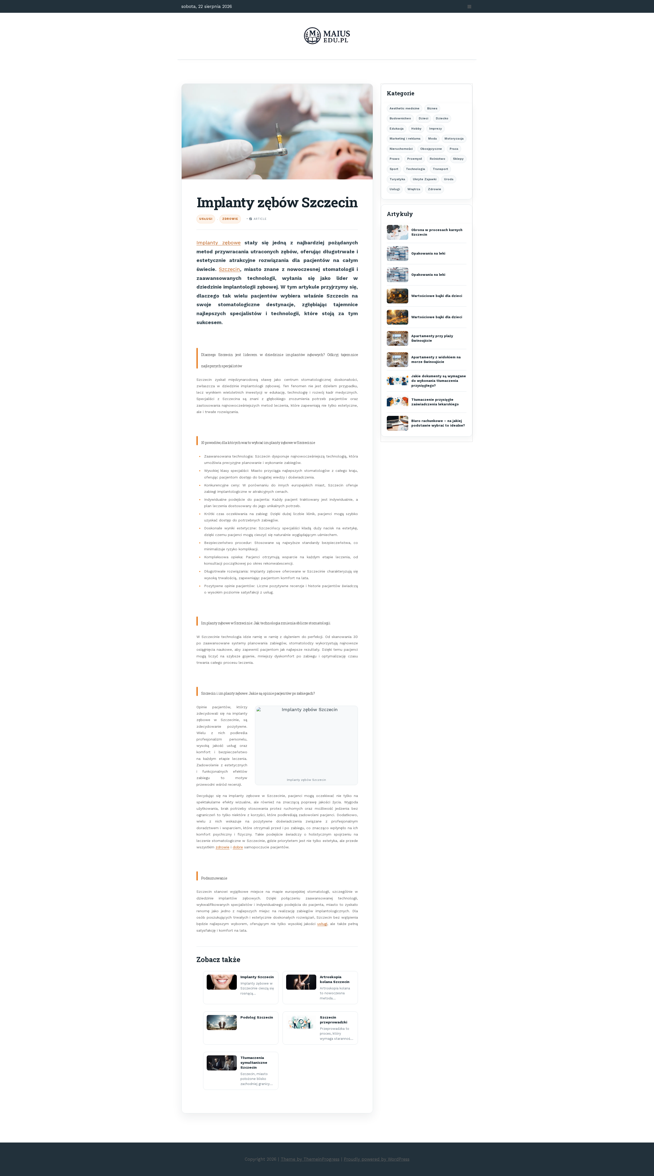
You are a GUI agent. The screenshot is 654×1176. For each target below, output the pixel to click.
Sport (394, 169)
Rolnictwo (437, 159)
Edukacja (397, 128)
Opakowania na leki (428, 253)
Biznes (432, 108)
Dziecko (442, 118)
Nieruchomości (401, 149)
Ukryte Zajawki (424, 179)
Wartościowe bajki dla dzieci (436, 296)
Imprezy (435, 128)
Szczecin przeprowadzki (333, 1019)
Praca (454, 149)
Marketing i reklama (405, 138)
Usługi (205, 219)
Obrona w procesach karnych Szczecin (436, 232)
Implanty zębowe (218, 243)
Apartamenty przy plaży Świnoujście (432, 338)
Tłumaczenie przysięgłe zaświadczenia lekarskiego (435, 402)
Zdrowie (230, 219)
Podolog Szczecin (256, 1017)
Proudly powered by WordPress (377, 1159)
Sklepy (458, 159)
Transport (440, 169)
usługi (322, 924)
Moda (432, 138)
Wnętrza (413, 189)
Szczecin (229, 269)
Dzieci (423, 118)
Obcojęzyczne (431, 149)
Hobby (416, 128)
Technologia (415, 169)
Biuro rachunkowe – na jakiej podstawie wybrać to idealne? (438, 423)
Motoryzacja (454, 138)
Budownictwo (400, 118)
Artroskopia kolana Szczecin (334, 979)
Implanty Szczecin (257, 977)
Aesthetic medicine (404, 108)
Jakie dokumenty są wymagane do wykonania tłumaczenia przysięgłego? (438, 380)
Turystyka (397, 179)
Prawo (395, 159)
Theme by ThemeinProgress (310, 1159)
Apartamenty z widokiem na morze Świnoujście (436, 359)
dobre (238, 847)
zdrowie (222, 847)
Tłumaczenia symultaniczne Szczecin (253, 1062)
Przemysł (414, 159)
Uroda (448, 179)
